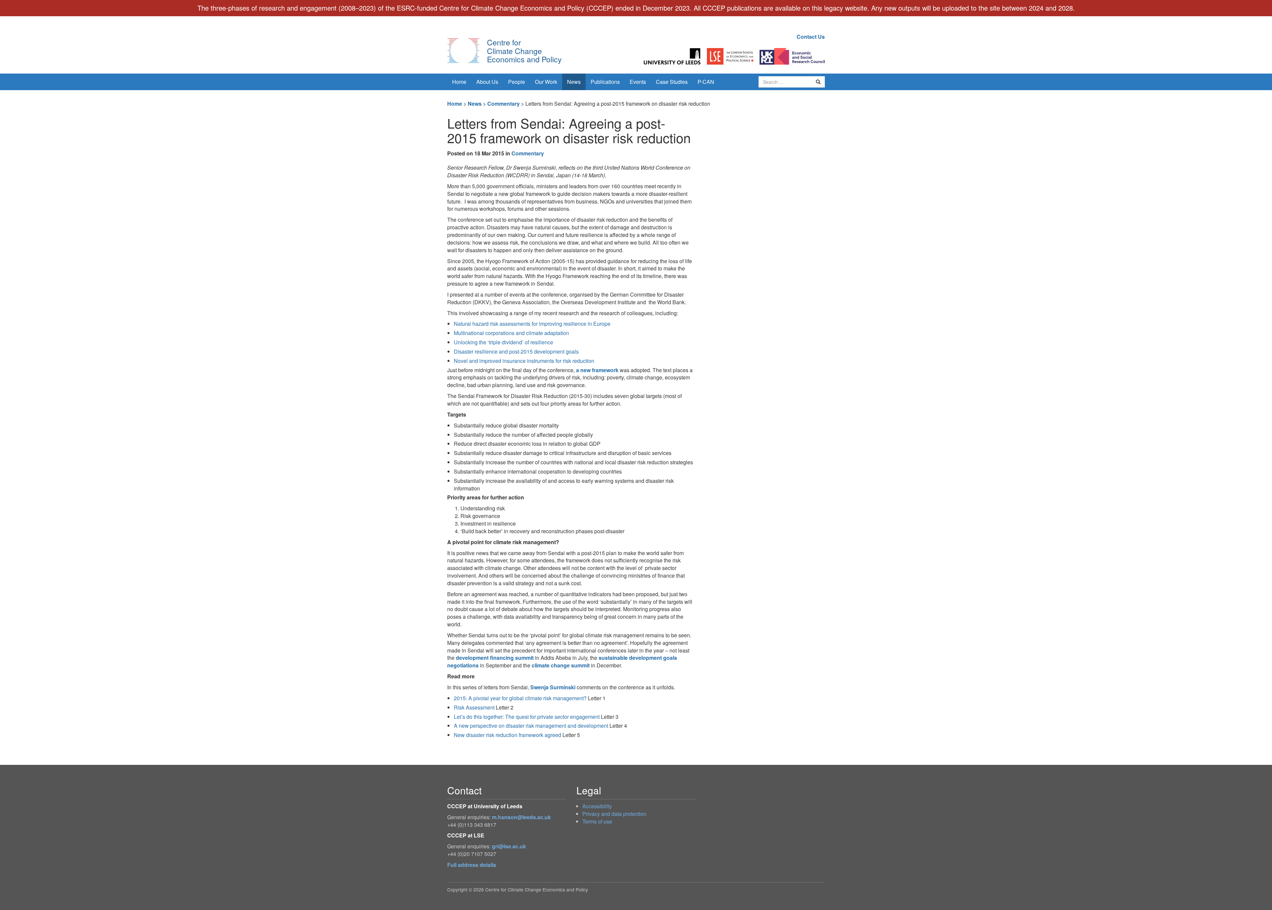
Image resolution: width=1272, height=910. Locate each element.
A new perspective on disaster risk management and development (531, 725)
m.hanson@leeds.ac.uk (521, 817)
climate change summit (561, 665)
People (516, 81)
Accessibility (597, 806)
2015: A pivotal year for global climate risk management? (520, 698)
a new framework (597, 370)
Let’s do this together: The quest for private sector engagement (527, 716)
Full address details (471, 865)
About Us (487, 81)
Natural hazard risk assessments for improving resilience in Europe (532, 323)
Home (459, 81)
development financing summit (495, 657)
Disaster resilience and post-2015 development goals (516, 351)
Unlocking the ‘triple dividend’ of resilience (503, 342)
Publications (605, 81)
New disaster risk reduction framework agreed (507, 735)
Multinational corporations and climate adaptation (511, 333)
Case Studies (672, 81)
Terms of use (597, 821)
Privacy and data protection (614, 814)
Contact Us (811, 36)
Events (638, 81)
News (574, 81)
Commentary (503, 103)
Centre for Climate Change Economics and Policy (524, 50)
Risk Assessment (474, 707)
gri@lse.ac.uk (509, 846)
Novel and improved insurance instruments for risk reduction (524, 361)
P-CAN (706, 81)
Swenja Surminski (552, 687)
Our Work (546, 81)
